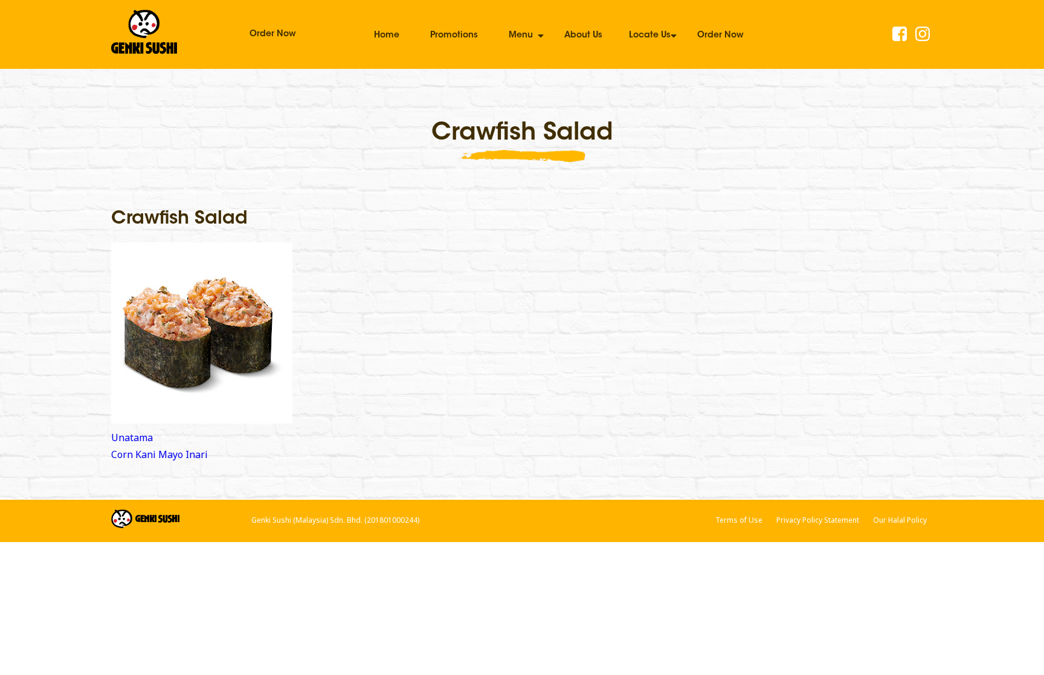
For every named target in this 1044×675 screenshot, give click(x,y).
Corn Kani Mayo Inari (159, 454)
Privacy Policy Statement (817, 520)
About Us (583, 35)
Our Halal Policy (900, 520)
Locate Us (650, 35)
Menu (521, 35)
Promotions (454, 35)
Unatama (132, 437)
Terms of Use (738, 520)
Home (386, 35)
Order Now (273, 34)
